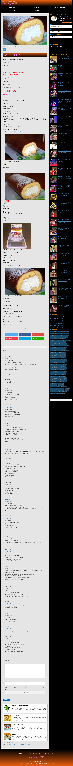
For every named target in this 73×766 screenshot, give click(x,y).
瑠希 (6, 534)
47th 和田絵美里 (65, 350)
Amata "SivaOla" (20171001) (56, 325)
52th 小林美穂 (63, 371)
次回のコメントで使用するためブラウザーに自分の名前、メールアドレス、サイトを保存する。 (25, 688)
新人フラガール (63, 391)
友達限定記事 (36, 10)
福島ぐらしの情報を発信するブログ (36, 761)
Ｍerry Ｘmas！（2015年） (19, 724)
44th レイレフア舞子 (67, 340)
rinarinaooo (7, 626)
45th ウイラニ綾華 (62, 343)
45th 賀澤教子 (55, 349)
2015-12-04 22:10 (8, 638)
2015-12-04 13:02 (8, 603)
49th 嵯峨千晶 (55, 361)
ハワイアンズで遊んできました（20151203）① (18, 744)
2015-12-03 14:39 (8, 461)
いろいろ (13, 10)
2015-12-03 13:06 (8, 425)
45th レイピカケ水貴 (56, 345)
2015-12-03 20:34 (8, 536)
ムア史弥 (53, 390)
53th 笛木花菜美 (63, 379)
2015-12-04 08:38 (8, 588)
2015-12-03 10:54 (8, 377)
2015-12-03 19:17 (8, 501)
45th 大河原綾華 (55, 347)
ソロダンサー (54, 388)
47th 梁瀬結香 (63, 352)
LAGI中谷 (62, 383)
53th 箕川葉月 (55, 381)
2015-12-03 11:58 (8, 390)
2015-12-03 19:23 (8, 518)
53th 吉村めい (63, 376)
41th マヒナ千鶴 (55, 335)
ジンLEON (64, 386)
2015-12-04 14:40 (8, 615)
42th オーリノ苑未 (63, 336)
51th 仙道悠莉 (63, 367)
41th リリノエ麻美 (64, 335)
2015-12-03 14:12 (8, 449)
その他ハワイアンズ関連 (60, 7)
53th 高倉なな (55, 383)
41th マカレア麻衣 (64, 333)
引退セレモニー (55, 391)
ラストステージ (61, 390)
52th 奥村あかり (55, 371)
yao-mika (7, 356)
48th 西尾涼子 (55, 355)
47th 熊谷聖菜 (55, 354)
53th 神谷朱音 (55, 379)
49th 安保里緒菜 (55, 359)
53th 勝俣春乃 (55, 376)
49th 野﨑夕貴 (55, 362)
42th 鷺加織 (54, 338)
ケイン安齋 (61, 384)
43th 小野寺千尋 (62, 338)
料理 (5, 350)
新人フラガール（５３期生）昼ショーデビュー (60, 323)
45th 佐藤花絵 (65, 345)
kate (6, 423)
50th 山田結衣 (63, 364)
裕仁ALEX (62, 393)
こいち (6, 499)
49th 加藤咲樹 (63, 357)
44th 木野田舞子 (55, 342)
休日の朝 (14, 734)
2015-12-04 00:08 (8, 568)
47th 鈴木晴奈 (63, 354)
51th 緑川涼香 (63, 369)
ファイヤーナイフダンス (36, 7)
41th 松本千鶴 (55, 336)
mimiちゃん (7, 447)
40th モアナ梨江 (55, 331)
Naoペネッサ (54, 384)
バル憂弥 (68, 388)
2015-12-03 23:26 (8, 551)
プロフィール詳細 (66, 22)
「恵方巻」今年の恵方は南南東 (20, 705)
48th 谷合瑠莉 (63, 355)
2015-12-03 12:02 (8, 407)
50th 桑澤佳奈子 (62, 366)
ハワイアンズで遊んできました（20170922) (60, 327)
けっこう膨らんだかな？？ (19, 715)
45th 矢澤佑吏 (63, 347)
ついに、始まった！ (11, 742)
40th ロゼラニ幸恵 (64, 331)
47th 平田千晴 (55, 352)
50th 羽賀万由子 (55, 367)
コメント (7, 662)
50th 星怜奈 (54, 366)
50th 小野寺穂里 (55, 364)
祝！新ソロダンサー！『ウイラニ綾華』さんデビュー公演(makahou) (64, 221)
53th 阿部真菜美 (63, 381)
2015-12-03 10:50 (8, 358)
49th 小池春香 (63, 359)
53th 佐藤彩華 (63, 374)
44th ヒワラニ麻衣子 (56, 340)
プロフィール (61, 142)
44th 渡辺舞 (54, 343)
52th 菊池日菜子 (62, 373)
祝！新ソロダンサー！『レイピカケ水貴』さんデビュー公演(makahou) (64, 101)
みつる (6, 601)
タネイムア (62, 388)
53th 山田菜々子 (55, 378)
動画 (67, 390)
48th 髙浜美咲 (55, 357)
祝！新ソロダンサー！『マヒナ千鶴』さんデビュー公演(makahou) (64, 84)
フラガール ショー (13, 7)
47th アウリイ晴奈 (55, 350)
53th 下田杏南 (55, 374)
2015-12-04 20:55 (8, 628)
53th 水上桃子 (63, 378)
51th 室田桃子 (55, 369)
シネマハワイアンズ (56, 386)
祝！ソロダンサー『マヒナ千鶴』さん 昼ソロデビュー (64, 58)
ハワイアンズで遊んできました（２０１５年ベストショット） (64, 187)
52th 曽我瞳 (54, 373)
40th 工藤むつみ (55, 333)
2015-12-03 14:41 (8, 484)
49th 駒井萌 (62, 362)
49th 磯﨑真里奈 (63, 361)
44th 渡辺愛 (63, 342)
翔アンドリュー (55, 393)
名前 (6, 681)
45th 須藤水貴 (63, 349)
